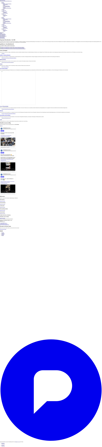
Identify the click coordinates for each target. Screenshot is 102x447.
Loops (19, 441)
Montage (4, 7)
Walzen (4, 5)
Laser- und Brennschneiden (6, 6)
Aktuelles (3, 9)
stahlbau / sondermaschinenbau (5, 55)
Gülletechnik (4, 12)
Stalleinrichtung (5, 11)
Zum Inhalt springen (2, 0)
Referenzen (4, 10)
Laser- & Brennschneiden (4, 106)
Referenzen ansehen (2, 204)
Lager (1, 119)
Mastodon (16, 441)
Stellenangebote (5, 15)
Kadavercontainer (5, 13)
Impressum (3, 443)
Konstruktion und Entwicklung (7, 8)
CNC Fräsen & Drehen (4, 68)
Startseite (3, 2)
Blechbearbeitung (5, 4)
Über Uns (4, 14)
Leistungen (3, 18)
